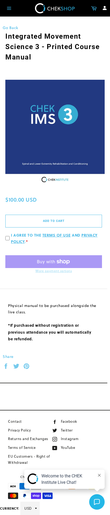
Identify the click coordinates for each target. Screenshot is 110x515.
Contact (15, 421)
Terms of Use (56, 235)
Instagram (78, 438)
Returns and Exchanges (28, 438)
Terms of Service (22, 447)
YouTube (74, 447)
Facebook (76, 421)
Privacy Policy (19, 430)
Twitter (72, 430)
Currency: (9, 508)
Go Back (10, 27)
